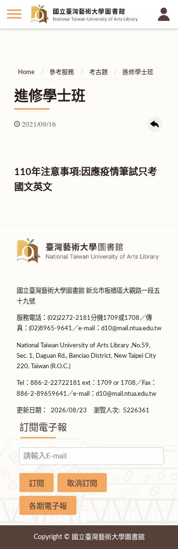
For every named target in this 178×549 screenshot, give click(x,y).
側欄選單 (14, 14)
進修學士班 (137, 72)
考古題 (98, 72)
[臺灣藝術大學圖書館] (89, 14)
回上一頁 (154, 124)
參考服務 (61, 72)
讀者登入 (164, 14)
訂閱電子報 (43, 428)
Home (26, 72)
